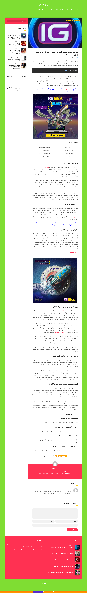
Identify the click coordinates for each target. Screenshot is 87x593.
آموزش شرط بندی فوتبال (59, 332)
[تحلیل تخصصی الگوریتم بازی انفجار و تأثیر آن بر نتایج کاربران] (77, 559)
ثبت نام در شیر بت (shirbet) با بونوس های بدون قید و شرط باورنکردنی (14, 59)
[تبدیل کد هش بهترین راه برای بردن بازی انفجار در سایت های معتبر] (77, 547)
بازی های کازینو (59, 9)
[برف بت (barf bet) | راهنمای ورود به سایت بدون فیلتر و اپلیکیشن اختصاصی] (23, 35)
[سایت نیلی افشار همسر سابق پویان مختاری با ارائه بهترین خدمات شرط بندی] (77, 572)
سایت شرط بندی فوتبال (59, 311)
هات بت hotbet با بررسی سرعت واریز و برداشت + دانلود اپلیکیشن (14, 66)
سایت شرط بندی (70, 9)
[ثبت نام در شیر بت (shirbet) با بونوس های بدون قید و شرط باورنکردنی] (23, 57)
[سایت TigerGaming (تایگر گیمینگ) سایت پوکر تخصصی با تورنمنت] (23, 50)
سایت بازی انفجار (69, 20)
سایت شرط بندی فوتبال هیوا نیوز (14, 77)
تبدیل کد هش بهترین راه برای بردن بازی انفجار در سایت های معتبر (62, 547)
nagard (55, 469)
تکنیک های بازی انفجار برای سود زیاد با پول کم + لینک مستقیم (62, 553)
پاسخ (69, 496)
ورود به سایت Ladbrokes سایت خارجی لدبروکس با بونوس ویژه (14, 44)
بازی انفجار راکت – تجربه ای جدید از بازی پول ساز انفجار (63, 566)
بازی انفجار (43, 4)
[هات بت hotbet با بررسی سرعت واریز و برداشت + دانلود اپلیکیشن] (23, 65)
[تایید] (8, 21)
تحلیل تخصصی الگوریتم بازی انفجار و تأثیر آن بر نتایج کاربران (63, 560)
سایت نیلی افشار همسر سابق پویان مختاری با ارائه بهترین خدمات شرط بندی (60, 572)
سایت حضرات (41, 9)
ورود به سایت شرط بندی (38, 592)
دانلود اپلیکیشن (72, 252)
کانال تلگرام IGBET (72, 255)
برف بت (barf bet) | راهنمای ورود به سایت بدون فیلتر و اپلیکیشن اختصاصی (13, 37)
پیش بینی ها (77, 20)
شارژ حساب (50, 9)
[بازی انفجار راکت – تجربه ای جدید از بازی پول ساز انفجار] (77, 566)
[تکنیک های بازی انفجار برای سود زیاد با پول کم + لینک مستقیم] (77, 553)
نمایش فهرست (66, 70)
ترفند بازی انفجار (74, 217)
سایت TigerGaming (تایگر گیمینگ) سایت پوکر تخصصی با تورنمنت (13, 51)
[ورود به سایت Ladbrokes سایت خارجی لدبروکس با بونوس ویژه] (23, 43)
